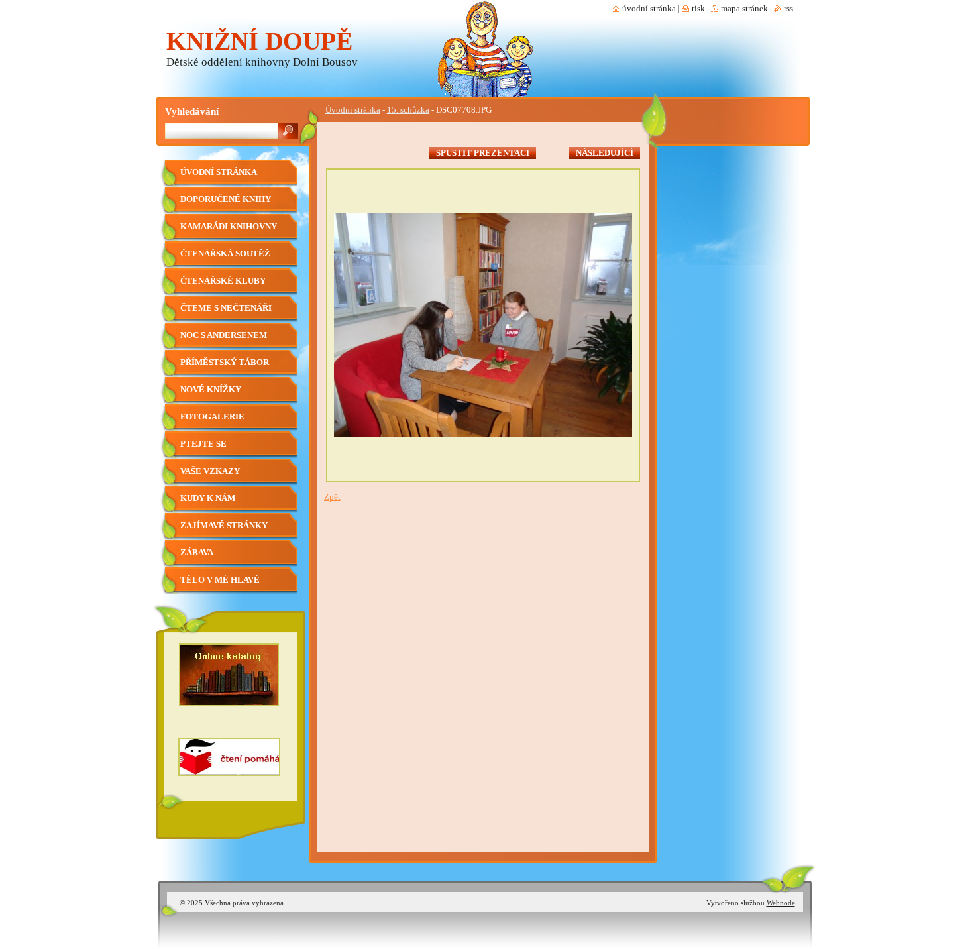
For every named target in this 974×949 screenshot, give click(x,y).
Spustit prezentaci (482, 153)
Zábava (196, 552)
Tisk (698, 8)
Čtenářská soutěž (225, 253)
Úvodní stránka (352, 110)
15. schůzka (408, 110)
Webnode (781, 903)
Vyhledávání (192, 111)
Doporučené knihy (225, 199)
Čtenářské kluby (223, 281)
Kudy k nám (207, 498)
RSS (788, 8)
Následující (604, 153)
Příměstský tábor (224, 362)
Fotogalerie (212, 416)
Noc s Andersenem (223, 335)
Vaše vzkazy (210, 471)
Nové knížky (210, 389)
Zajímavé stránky (224, 525)
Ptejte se (203, 444)
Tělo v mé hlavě (220, 580)
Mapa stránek (744, 8)
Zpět (332, 497)
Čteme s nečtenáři (226, 308)
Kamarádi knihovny (228, 226)
